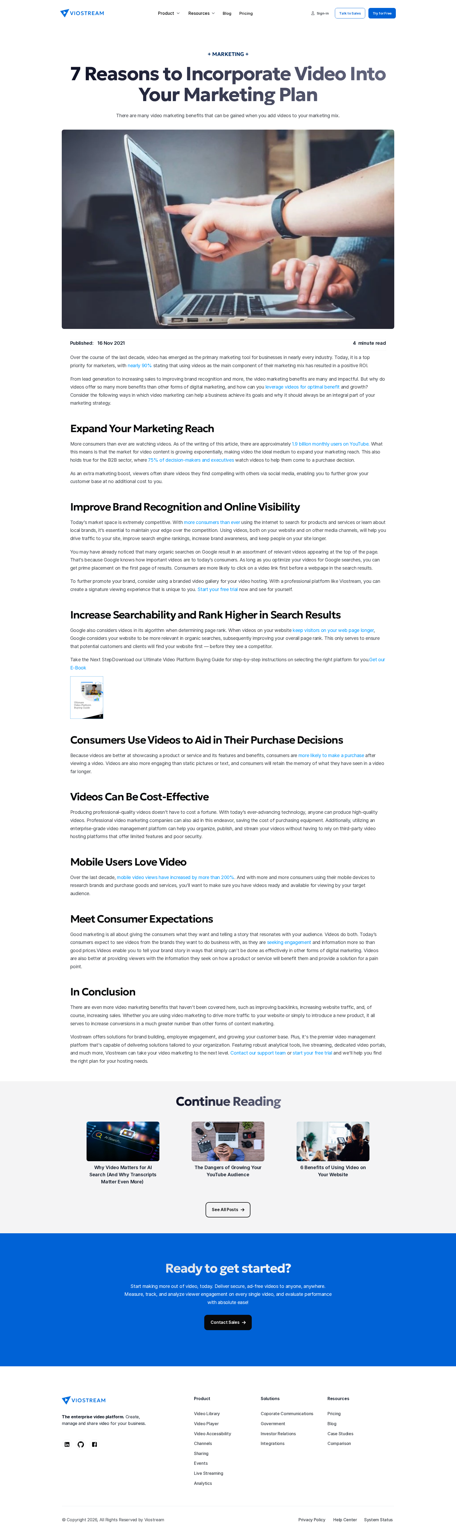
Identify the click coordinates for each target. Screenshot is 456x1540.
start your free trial (312, 1053)
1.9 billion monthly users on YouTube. (331, 444)
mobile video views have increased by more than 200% (175, 877)
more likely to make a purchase (331, 755)
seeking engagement (289, 942)
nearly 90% (140, 365)
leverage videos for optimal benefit (302, 387)
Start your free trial (217, 589)
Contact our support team (258, 1053)
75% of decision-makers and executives (191, 460)
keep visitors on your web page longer (333, 630)
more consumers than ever (212, 522)
